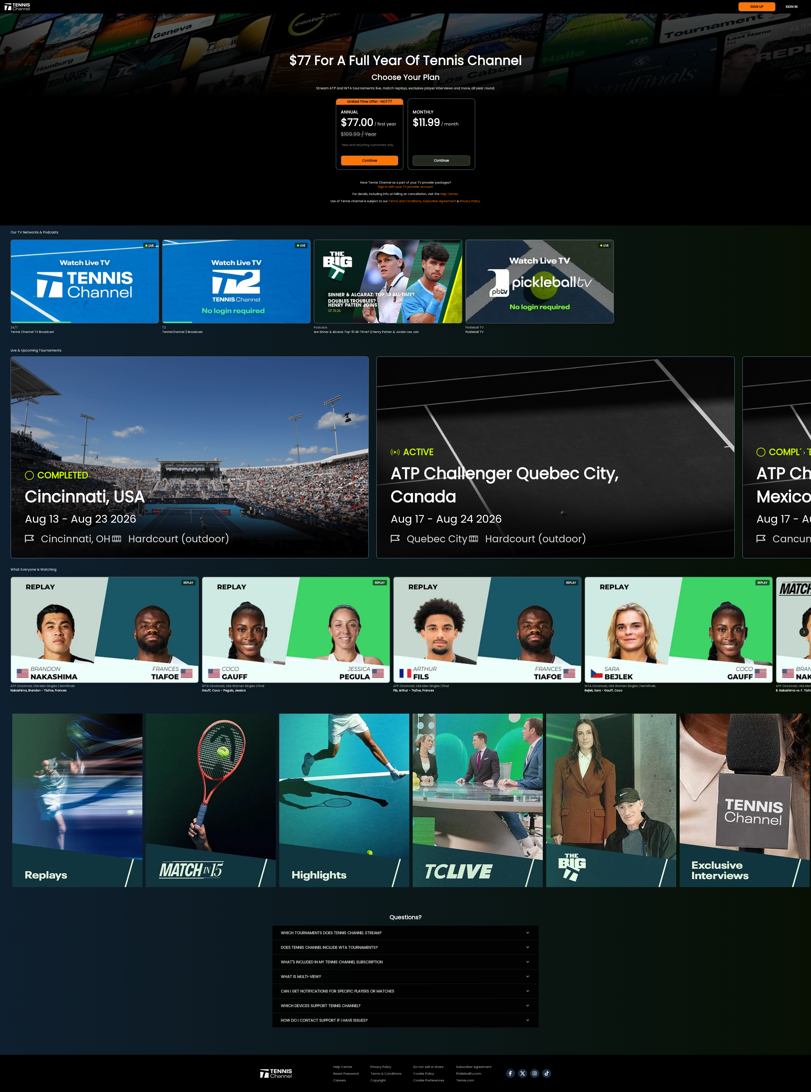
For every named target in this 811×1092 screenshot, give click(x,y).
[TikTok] (547, 1073)
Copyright (378, 1080)
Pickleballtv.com (468, 1073)
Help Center (449, 194)
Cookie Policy (423, 1073)
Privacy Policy (470, 201)
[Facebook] (511, 1073)
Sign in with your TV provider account (405, 187)
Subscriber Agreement (439, 201)
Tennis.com (465, 1080)
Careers (339, 1080)
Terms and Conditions (405, 201)
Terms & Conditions (385, 1073)
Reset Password (346, 1073)
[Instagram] (535, 1073)
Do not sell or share (428, 1067)
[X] (523, 1073)
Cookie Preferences (428, 1080)
